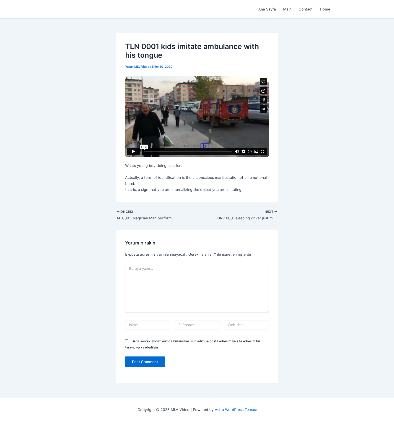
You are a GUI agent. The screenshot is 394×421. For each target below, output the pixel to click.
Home (325, 9)
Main (287, 9)
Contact (306, 9)
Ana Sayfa (267, 9)
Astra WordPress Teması (236, 409)
